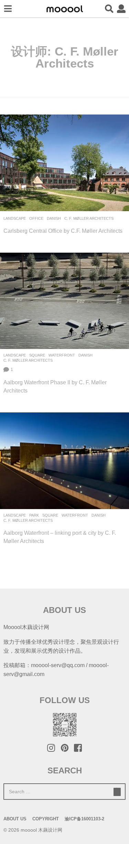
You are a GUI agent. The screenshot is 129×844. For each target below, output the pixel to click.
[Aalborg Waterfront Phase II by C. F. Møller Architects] (64, 301)
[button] (7, 9)
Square (37, 355)
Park (34, 515)
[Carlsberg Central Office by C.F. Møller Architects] (64, 162)
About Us (14, 818)
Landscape (14, 218)
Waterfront (62, 355)
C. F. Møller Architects (89, 218)
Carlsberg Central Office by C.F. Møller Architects (62, 231)
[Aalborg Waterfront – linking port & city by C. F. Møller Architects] (64, 460)
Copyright (45, 818)
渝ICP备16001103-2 (84, 818)
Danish (54, 218)
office (36, 218)
